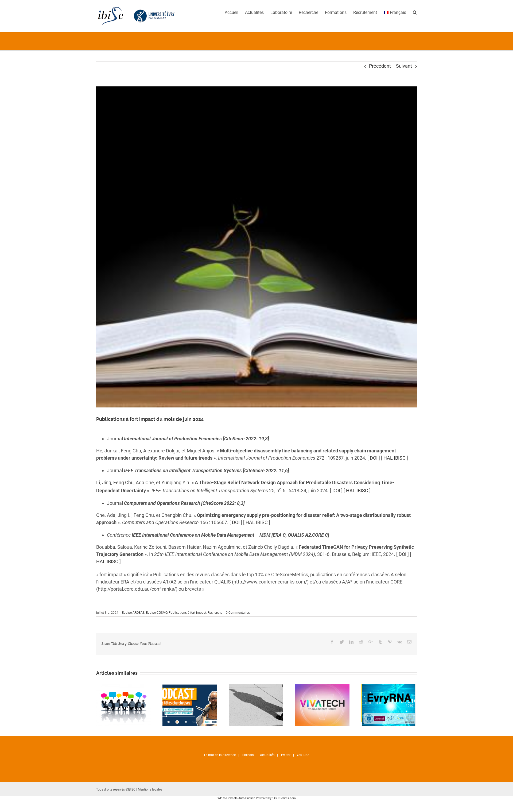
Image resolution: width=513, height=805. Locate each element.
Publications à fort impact (187, 613)
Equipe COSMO (156, 613)
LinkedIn (248, 755)
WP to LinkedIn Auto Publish (236, 798)
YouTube (303, 755)
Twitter (285, 755)
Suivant (404, 66)
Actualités (267, 755)
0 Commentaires (238, 613)
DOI (374, 458)
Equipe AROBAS (133, 613)
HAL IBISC (394, 458)
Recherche (215, 613)
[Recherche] (415, 12)
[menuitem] (235, 12)
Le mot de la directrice (220, 755)
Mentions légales (150, 789)
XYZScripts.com (285, 798)
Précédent (380, 66)
